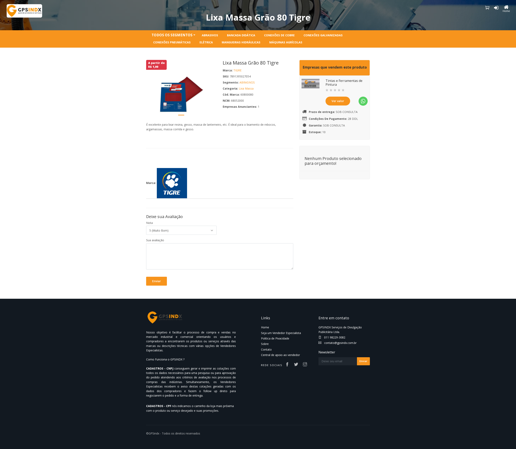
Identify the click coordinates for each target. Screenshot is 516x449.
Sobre (265, 344)
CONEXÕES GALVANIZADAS (323, 35)
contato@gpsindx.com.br (340, 343)
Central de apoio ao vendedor (280, 355)
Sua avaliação (155, 240)
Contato (266, 349)
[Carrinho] (487, 7)
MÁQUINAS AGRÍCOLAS (285, 42)
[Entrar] (496, 8)
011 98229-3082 (334, 337)
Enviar (156, 281)
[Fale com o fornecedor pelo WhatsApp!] (363, 101)
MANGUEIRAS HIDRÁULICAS (241, 42)
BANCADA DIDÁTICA (241, 35)
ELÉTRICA (206, 42)
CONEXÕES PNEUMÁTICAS (172, 42)
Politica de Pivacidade (275, 338)
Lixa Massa (246, 88)
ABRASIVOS (210, 35)
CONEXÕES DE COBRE (279, 35)
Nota (149, 223)
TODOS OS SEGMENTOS (172, 35)
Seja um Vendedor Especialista (281, 333)
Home (265, 327)
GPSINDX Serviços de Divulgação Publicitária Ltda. (340, 329)
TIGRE (237, 70)
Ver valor (338, 101)
